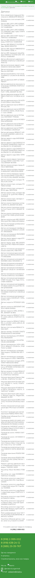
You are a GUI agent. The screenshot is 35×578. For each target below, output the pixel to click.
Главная (3, 6)
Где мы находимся (8, 553)
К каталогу (5, 556)
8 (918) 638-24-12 (10, 542)
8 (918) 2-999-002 (17, 529)
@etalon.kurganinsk (12, 569)
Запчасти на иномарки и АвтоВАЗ (17, 6)
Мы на (3, 565)
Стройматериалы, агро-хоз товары (15, 559)
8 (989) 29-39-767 (11, 546)
